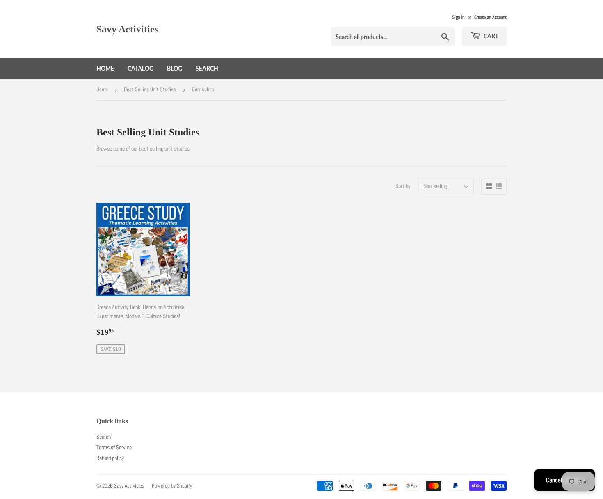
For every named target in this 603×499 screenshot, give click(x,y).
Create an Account (490, 17)
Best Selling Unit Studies (150, 89)
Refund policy (110, 458)
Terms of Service (114, 447)
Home (105, 68)
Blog (174, 68)
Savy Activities (127, 28)
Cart (490, 35)
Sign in (458, 17)
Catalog (140, 68)
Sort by (403, 186)
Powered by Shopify (172, 485)
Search (207, 68)
